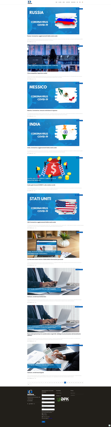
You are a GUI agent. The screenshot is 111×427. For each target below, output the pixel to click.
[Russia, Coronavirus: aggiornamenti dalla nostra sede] (55, 20)
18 (67, 382)
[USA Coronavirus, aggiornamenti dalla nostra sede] (55, 207)
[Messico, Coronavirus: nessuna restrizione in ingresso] (55, 95)
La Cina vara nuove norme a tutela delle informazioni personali (45, 259)
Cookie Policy (73, 395)
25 (82, 382)
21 (73, 382)
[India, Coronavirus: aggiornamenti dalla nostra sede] (55, 132)
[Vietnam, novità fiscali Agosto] (55, 357)
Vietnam (81, 269)
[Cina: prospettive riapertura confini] (55, 58)
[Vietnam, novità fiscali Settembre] (55, 281)
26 (28, 384)
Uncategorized (76, 345)
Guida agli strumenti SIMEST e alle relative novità (41, 185)
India (78, 120)
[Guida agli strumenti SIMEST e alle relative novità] (55, 169)
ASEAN (68, 345)
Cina (78, 232)
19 (69, 382)
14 (58, 382)
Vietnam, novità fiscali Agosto (35, 372)
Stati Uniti (80, 306)
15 (60, 382)
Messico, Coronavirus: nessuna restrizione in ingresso (42, 110)
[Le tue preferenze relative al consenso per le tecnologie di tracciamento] (109, 425)
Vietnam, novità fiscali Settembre (36, 296)
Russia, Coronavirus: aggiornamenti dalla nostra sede (42, 36)
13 (56, 382)
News (81, 83)
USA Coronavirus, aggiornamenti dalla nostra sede (41, 222)
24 (80, 382)
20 (71, 382)
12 (54, 382)
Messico (77, 83)
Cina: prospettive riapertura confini (37, 73)
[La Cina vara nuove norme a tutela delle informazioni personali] (55, 244)
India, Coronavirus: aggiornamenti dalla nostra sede (42, 147)
